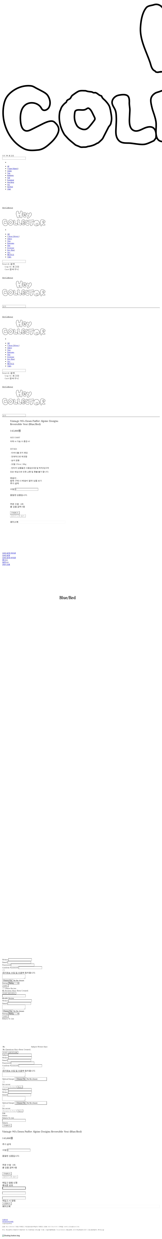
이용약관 (5, 1219)
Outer (9, 171)
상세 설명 (6, 555)
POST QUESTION (10, 1052)
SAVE (5, 986)
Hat (8, 178)
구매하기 (7, 1125)
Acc (8, 184)
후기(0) (5, 560)
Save (20, 1087)
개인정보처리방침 (7, 1221)
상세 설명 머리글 (9, 553)
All (8, 166)
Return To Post (9, 1111)
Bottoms (10, 175)
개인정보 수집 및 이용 (12, 973)
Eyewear (10, 180)
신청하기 (7, 1203)
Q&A (9, 189)
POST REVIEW (9, 993)
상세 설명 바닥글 (9, 558)
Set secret (6, 1084)
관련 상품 (6, 564)
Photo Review (10, 988)
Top (8, 173)
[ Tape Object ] (12, 168)
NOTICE (10, 187)
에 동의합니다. (18, 973)
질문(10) (5, 562)
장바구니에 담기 (10, 1177)
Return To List (9, 1087)
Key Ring (10, 182)
